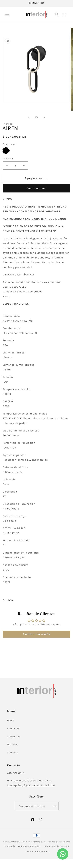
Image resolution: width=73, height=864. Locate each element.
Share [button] (10, 599)
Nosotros (12, 744)
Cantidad (8, 158)
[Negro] (6, 150)
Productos (13, 728)
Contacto (12, 752)
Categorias (13, 736)
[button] (7, 14)
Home (10, 720)
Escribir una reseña (36, 634)
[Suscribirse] (54, 806)
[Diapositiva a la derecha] (44, 117)
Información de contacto (56, 846)
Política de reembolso (38, 851)
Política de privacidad (29, 846)
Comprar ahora (37, 188)
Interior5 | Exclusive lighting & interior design (35, 842)
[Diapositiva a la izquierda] (29, 117)
